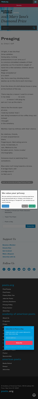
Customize (5, 206)
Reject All (24, 206)
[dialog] (19, 199)
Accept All (32, 206)
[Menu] (35, 2)
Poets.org (4, 2)
